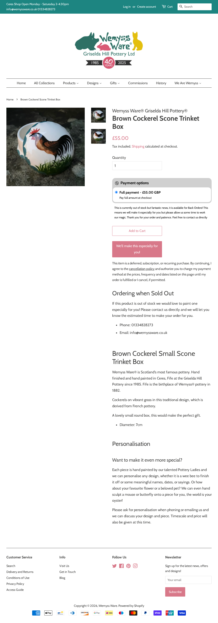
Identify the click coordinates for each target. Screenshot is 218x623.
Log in (127, 7)
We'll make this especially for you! (137, 249)
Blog (62, 578)
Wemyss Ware (108, 606)
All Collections (44, 83)
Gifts (114, 83)
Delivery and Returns (19, 572)
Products (69, 83)
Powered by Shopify (131, 606)
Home (21, 83)
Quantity (119, 157)
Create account (146, 7)
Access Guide (15, 590)
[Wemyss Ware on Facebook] (121, 567)
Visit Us (64, 566)
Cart (170, 7)
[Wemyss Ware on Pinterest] (128, 567)
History (161, 83)
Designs (93, 83)
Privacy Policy (15, 584)
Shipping (138, 146)
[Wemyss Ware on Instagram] (135, 567)
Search (10, 566)
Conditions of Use (17, 578)
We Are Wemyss (187, 83)
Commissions (138, 83)
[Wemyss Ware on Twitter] (114, 567)
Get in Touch (67, 572)
